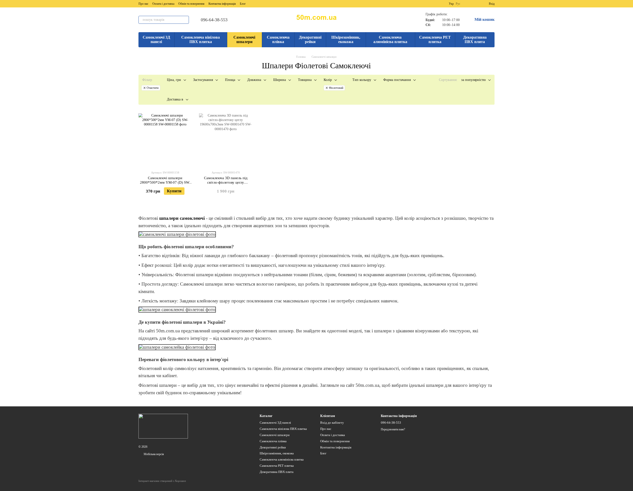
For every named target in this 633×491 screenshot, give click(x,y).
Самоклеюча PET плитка (435, 39)
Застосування (203, 80)
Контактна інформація (222, 3)
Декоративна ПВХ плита (475, 39)
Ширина (279, 80)
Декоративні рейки (310, 39)
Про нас (143, 3)
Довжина (254, 80)
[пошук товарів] (185, 20)
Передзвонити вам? (393, 429)
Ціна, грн (174, 80)
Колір (328, 80)
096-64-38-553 (214, 20)
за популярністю (473, 80)
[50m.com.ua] (163, 426)
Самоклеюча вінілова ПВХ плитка (200, 39)
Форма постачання (397, 80)
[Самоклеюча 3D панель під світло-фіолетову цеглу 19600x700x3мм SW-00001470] (225, 140)
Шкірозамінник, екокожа (345, 39)
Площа (230, 80)
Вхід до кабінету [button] (332, 422)
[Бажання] (476, 4)
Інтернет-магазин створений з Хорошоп (162, 480)
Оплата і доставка (163, 3)
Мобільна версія (153, 454)
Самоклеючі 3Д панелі (156, 39)
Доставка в (175, 99)
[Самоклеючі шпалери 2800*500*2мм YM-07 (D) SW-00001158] (165, 140)
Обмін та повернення (191, 3)
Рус (458, 3)
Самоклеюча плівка (278, 39)
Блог (243, 3)
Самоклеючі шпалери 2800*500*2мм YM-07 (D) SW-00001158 (165, 182)
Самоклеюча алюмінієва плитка (390, 39)
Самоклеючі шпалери (244, 39)
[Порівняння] (467, 4)
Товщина (305, 80)
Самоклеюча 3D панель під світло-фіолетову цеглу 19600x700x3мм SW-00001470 (226, 182)
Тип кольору (361, 80)
